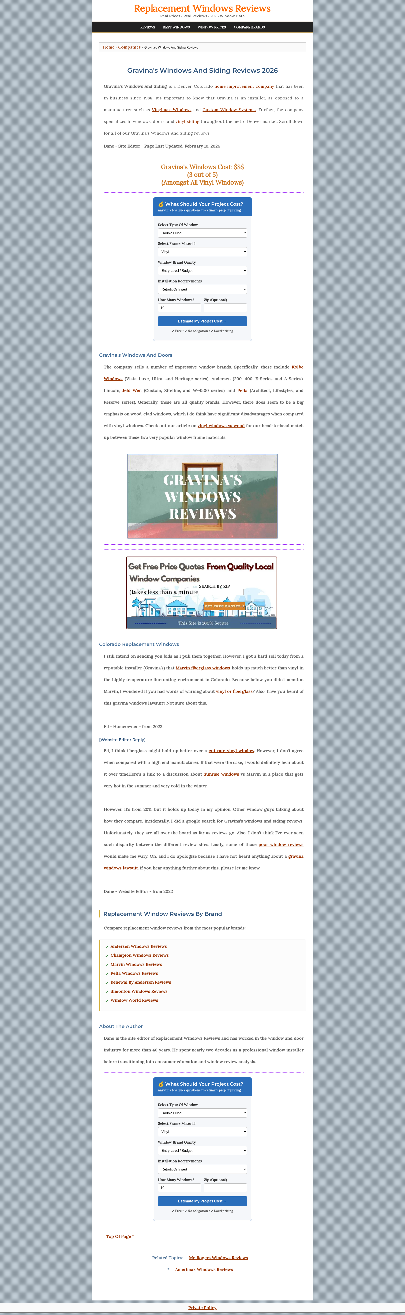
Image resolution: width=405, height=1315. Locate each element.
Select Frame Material (176, 243)
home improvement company (244, 86)
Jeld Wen (132, 390)
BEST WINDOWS (176, 27)
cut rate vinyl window (231, 750)
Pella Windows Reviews (134, 973)
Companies (129, 47)
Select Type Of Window (178, 225)
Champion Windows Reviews (140, 955)
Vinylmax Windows (171, 109)
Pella (242, 390)
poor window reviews (281, 844)
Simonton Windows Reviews (139, 991)
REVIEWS (147, 27)
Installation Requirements (180, 281)
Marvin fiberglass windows (203, 668)
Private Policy (202, 1307)
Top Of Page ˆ (120, 1236)
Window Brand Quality (177, 262)
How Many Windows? (176, 300)
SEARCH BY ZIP (214, 586)
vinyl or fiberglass (234, 691)
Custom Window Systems (229, 109)
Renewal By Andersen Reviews (141, 982)
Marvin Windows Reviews (136, 964)
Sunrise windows (221, 774)
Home (109, 47)
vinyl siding (187, 121)
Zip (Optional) (215, 300)
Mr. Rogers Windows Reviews (218, 1257)
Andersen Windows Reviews (139, 946)
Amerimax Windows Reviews (204, 1269)
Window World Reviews (134, 1000)
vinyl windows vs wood (221, 425)
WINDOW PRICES (212, 27)
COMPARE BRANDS (249, 27)
